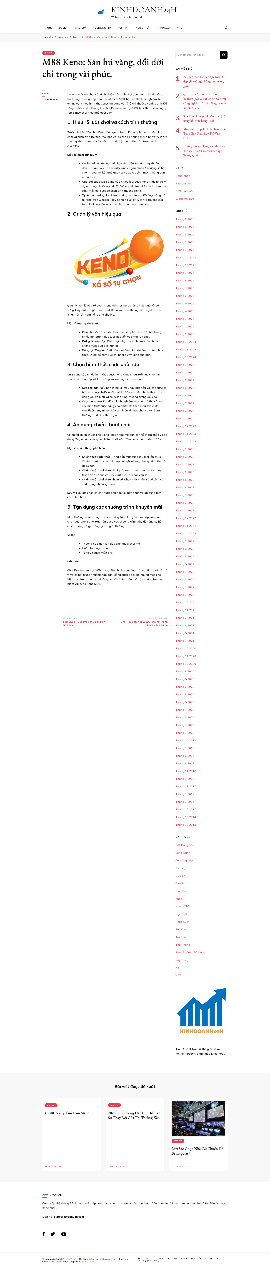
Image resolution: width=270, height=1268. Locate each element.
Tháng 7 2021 (184, 618)
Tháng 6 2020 (184, 694)
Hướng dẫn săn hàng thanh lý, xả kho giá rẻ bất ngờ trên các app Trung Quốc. (204, 150)
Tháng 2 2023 (184, 503)
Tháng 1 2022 (184, 595)
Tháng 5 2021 (184, 633)
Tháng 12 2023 (185, 426)
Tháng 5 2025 (184, 303)
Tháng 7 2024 (184, 372)
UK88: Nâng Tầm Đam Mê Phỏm (70, 1112)
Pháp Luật (81, 27)
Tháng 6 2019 (184, 763)
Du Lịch (63, 27)
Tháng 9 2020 (184, 671)
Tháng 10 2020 (185, 664)
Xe (177, 967)
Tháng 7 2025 (184, 288)
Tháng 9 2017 (184, 794)
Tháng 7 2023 (184, 464)
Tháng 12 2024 (185, 342)
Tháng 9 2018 (184, 779)
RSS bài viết (183, 183)
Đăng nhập (182, 176)
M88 (76, 146)
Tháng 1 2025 (184, 334)
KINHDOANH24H (144, 10)
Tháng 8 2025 (184, 280)
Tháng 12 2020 (185, 648)
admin (45, 93)
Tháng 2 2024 (184, 411)
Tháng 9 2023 (184, 449)
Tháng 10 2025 (185, 265)
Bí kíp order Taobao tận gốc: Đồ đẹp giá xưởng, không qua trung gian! (203, 81)
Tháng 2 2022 (184, 587)
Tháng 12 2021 (185, 602)
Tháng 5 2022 (184, 564)
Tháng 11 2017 (185, 786)
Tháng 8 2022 (184, 549)
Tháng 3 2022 (184, 579)
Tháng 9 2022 (184, 541)
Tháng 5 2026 (184, 227)
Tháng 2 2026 (184, 242)
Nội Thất (123, 27)
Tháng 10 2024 (185, 357)
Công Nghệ (182, 853)
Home (48, 27)
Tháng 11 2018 (185, 771)
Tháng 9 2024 (184, 365)
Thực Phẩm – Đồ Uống (190, 952)
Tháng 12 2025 (185, 257)
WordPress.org (185, 199)
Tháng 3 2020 (184, 717)
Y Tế (179, 27)
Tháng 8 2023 (184, 457)
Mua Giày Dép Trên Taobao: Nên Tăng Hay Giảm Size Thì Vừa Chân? (204, 133)
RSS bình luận (184, 191)
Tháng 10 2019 (185, 740)
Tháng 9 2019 (184, 748)
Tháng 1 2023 (184, 510)
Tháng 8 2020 (184, 679)
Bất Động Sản (184, 845)
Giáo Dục (181, 891)
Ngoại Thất (143, 27)
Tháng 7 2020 (184, 687)
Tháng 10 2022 (185, 533)
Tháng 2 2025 (184, 326)
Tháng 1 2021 (184, 641)
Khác (178, 899)
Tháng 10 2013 (185, 825)
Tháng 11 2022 (185, 526)
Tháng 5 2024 (184, 388)
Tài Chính (181, 937)
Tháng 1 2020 (184, 733)
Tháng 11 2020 (185, 656)
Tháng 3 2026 (184, 234)
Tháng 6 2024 (184, 380)
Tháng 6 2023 (184, 472)
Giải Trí (49, 53)
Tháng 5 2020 (184, 702)
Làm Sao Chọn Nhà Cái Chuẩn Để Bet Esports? (197, 1151)
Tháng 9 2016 (184, 802)
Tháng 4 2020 (184, 710)
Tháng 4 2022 (184, 572)
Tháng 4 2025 (184, 311)
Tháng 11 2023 (185, 434)
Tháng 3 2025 (184, 319)
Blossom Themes (53, 1261)
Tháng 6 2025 (184, 296)
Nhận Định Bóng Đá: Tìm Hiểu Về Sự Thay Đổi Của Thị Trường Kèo (134, 1115)
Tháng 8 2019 (184, 756)
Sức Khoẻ (181, 929)
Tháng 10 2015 (185, 809)
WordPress (88, 1261)
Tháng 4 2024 (184, 395)
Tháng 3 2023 (184, 495)
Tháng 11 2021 (185, 610)
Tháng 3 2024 (184, 403)
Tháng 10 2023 (185, 441)
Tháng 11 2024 (185, 349)
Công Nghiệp (103, 27)
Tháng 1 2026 (184, 250)
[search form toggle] (226, 27)
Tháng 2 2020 (184, 725)
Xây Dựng (181, 960)
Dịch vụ (180, 868)
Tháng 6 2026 (184, 219)
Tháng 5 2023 (184, 480)
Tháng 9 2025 (184, 273)
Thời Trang (182, 945)
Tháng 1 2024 (184, 418)
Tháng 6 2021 (184, 625)
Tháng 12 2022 (185, 518)
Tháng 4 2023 (184, 487)
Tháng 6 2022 (184, 556)
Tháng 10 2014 (185, 817)
